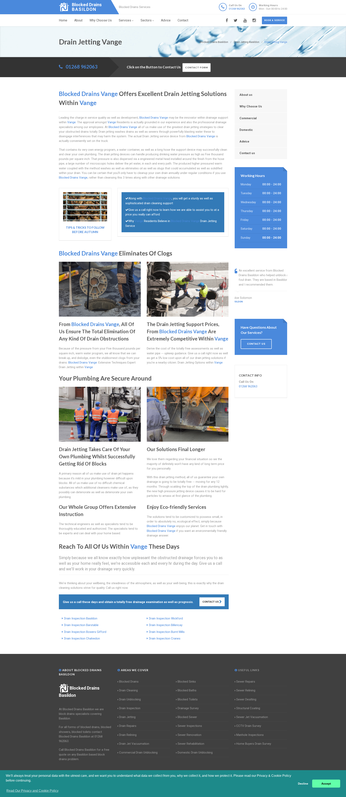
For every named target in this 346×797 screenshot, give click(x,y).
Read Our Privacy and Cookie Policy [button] (32, 790)
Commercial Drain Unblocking (138, 752)
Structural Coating (248, 708)
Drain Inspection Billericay (165, 625)
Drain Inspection (129, 708)
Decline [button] (303, 783)
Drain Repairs (127, 726)
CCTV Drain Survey (248, 726)
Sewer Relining (245, 690)
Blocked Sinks (187, 681)
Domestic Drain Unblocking (195, 752)
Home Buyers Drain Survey (253, 743)
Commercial (248, 118)
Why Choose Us (101, 20)
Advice (166, 20)
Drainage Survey (188, 708)
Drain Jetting (127, 717)
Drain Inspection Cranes (164, 638)
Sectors (146, 20)
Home (63, 20)
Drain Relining (128, 735)
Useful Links (248, 670)
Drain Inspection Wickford (166, 618)
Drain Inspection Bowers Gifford (85, 632)
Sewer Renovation (189, 735)
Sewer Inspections (190, 726)
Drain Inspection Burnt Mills (167, 632)
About (78, 20)
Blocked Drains (129, 681)
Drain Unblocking (130, 699)
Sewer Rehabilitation (191, 743)
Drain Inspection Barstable (81, 625)
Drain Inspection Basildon (80, 618)
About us (245, 95)
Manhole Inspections (250, 735)
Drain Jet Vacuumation (134, 743)
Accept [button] (326, 783)
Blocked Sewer (187, 717)
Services (125, 20)
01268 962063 (237, 8)
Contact (183, 20)
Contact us (247, 153)
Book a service (274, 20)
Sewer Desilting (246, 699)
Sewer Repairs (245, 681)
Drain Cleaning (128, 690)
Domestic (246, 130)
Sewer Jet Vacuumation (252, 717)
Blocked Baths (187, 690)
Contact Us (210, 601)
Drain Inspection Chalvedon (82, 638)
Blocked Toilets (188, 699)
